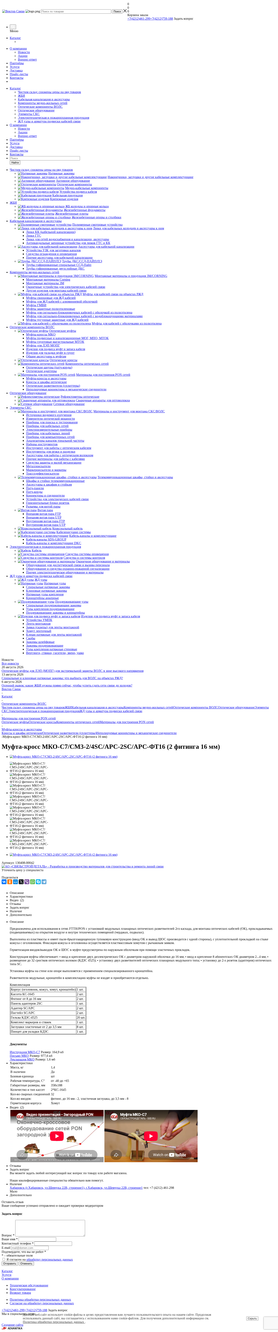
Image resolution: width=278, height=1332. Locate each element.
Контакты (16, 78)
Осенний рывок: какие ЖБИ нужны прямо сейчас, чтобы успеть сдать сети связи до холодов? (67, 685)
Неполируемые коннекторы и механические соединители (136, 733)
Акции (22, 56)
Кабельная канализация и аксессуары (44, 99)
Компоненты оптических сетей (78, 722)
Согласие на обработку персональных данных (42, 1303)
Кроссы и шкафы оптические (22, 733)
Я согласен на (40, 1259)
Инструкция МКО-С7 (25, 1052)
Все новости (10, 663)
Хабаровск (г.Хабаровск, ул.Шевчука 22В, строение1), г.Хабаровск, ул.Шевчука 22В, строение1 (76, 1187)
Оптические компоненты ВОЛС (40, 106)
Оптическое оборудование (36, 110)
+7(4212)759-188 (161, 18)
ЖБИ (21, 95)
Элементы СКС (29, 114)
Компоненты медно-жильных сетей (42, 103)
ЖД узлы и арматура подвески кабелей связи (49, 121)
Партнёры (17, 63)
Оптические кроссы (42, 722)
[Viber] (26, 881)
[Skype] (38, 881)
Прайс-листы (19, 74)
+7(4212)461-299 (138, 18)
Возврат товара (20, 1292)
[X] (21, 881)
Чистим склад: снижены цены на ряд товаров (49, 92)
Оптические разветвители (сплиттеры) (69, 733)
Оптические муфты (15, 722)
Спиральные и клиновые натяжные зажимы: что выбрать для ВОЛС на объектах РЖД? (62, 678)
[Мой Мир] (15, 881)
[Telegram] (44, 881)
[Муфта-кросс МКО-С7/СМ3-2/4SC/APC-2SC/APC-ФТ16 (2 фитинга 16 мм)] (63, 756)
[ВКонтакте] (4, 881)
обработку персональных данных (49, 1259)
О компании (18, 48)
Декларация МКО (22, 1059)
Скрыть (252, 1318)
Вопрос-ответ (27, 59)
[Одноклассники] (9, 881)
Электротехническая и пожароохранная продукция (53, 117)
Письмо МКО (19, 1055)
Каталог (15, 38)
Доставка (16, 70)
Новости (24, 52)
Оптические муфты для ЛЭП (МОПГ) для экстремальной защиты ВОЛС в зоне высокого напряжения (72, 671)
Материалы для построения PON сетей (127, 722)
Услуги (15, 67)
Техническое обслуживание (29, 1285)
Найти (15, 162)
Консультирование (23, 1289)
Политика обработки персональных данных (40, 1299)
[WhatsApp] (32, 881)
